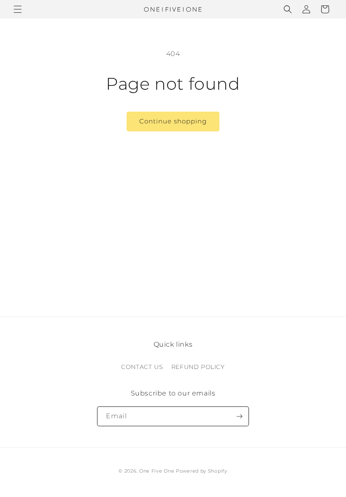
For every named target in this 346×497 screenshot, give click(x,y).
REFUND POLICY (198, 367)
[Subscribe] (239, 416)
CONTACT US (142, 367)
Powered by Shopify (201, 471)
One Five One (156, 471)
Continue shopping (173, 121)
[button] (17, 9)
